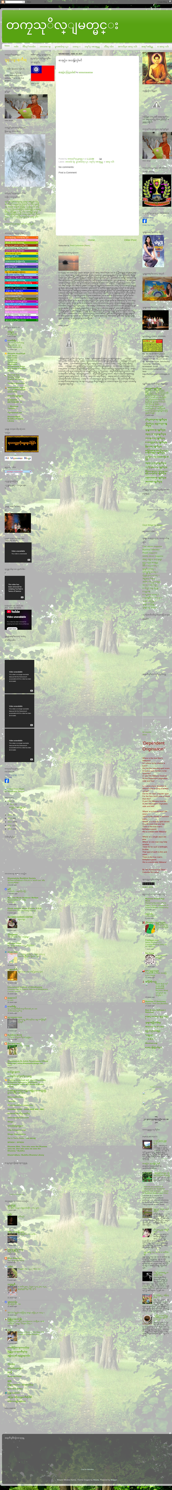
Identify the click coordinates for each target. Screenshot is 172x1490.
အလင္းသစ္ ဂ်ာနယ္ (150, 585)
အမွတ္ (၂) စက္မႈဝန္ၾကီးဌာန (155, 463)
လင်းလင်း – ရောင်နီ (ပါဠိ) (17, 891)
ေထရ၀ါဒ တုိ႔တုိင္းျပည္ (20, 1076)
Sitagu (10, 1122)
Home (91, 240)
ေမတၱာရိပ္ (12, 341)
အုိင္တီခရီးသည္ (151, 982)
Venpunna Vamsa (148, 217)
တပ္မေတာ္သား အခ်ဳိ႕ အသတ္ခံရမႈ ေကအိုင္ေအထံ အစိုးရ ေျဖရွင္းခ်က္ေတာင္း (26, 1322)
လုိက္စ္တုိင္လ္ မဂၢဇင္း (150, 572)
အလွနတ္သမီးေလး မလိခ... (27, 1234)
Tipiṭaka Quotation (16, 383)
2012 (10, 822)
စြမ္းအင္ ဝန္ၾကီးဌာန (153, 446)
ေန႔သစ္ (146, 591)
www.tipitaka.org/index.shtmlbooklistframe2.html (16, 389)
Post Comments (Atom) (80, 246)
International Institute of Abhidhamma (25, 987)
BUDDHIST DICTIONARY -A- (15, 401)
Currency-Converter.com (16, 1194)
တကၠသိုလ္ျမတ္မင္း (15, 396)
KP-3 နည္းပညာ (152, 971)
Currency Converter (156, 1087)
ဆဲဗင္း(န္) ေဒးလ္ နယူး (152, 559)
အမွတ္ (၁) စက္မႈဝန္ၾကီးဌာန (155, 434)
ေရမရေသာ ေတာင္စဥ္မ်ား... (162, 956)
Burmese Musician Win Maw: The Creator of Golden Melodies (31, 1333)
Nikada (96, 1480)
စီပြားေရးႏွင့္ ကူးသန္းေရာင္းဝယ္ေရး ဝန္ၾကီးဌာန (156, 472)
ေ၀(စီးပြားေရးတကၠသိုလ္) (18, 1348)
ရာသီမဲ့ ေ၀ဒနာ (23, 1046)
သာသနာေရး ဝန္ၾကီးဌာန (155, 438)
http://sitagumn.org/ (17, 1130)
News (7, 46)
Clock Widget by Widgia (152, 525)
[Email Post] (100, 159)
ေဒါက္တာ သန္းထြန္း (151, 588)
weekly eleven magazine (152, 556)
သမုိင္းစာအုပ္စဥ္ (92, 46)
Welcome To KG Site (154, 1027)
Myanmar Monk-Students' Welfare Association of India (23, 899)
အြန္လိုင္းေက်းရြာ (15, 1319)
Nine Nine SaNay (15, 1389)
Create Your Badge (148, 225)
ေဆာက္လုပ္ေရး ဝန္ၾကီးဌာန (156, 442)
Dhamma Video (14, 943)
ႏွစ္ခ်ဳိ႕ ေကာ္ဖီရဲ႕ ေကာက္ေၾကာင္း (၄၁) (160, 1318)
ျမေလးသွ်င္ (12, 1302)
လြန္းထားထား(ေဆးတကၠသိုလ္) (20, 1385)
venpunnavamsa (86, 72)
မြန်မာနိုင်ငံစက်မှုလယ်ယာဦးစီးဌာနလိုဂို (162, 927)
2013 (10, 818)
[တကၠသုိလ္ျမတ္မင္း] (7, 782)
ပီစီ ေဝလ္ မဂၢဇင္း (150, 566)
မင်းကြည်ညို (12, 334)
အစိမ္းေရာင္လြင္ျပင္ (16, 1232)
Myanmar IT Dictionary (155, 1001)
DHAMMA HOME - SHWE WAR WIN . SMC (26, 1109)
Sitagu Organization (17, 1134)
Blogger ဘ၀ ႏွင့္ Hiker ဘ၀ (29, 1269)
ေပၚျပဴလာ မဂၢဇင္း (150, 595)
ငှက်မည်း (21, 1216)
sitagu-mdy (13, 952)
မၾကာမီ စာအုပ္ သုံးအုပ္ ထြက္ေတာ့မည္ (161, 1174)
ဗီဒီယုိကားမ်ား (29, 46)
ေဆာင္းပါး (163, 46)
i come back (150, 916)
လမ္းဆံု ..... (151, 914)
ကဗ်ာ (16, 46)
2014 (10, 815)
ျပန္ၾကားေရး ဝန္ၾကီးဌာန (155, 430)
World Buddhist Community (20, 1105)
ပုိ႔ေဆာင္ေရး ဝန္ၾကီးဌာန (156, 419)
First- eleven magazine (152, 546)
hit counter (146, 732)
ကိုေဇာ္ (11, 1364)
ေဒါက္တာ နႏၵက (14, 1072)
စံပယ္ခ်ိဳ (10, 1372)
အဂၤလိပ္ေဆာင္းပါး (127, 46)
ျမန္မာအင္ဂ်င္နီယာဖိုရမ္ (153, 1023)
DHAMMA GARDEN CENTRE (20, 917)
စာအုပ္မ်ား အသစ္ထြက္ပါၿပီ (151, 1164)
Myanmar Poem (15, 1376)
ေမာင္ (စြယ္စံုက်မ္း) (153, 1047)
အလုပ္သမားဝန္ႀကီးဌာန (153, 388)
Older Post (130, 240)
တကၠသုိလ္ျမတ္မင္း (62, 25)
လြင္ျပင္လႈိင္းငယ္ (15, 1250)
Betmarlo (11, 902)
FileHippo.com (152, 940)
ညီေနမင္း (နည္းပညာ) (155, 923)
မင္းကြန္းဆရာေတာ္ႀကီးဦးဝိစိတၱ (21, 945)
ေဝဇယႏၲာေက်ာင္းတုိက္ (19, 1114)
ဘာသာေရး (45, 46)
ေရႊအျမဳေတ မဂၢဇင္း (152, 598)
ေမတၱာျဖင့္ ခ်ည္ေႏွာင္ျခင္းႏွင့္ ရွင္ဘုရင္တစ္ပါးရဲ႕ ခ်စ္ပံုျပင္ (32, 1287)
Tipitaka (11, 1101)
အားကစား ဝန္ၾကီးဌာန (153, 482)
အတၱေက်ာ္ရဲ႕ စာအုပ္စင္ (151, 582)
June (12, 804)
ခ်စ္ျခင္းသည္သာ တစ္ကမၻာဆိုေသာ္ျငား (23, 1208)
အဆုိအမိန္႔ (147, 46)
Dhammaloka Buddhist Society (22, 878)
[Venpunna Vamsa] (144, 222)
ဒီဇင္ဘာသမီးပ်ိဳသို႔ (14, 1252)
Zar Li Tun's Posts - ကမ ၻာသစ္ (22, 1138)
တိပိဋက (11, 332)
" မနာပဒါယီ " (13, 970)
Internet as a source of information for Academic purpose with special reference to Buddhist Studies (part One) (155, 1190)
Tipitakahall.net (15, 413)
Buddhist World (15, 1035)
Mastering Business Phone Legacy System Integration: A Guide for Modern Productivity (157, 905)
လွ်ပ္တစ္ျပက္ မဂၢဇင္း (151, 575)
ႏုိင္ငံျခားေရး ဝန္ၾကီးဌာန (156, 467)
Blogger (114, 1480)
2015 (10, 801)
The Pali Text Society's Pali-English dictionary (16, 377)
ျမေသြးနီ (11, 1206)
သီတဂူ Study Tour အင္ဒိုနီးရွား (18, 937)
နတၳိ (9, 889)
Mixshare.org (151, 1043)
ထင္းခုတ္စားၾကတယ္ (16, 1260)
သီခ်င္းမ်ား (109, 46)
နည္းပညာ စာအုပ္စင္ (150, 562)
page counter (148, 887)
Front (10, 1065)
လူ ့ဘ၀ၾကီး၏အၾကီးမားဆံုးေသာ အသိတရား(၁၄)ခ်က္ (16, 345)
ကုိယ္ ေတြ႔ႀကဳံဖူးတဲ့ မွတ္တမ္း (20, 1037)
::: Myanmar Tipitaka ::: (13, 407)
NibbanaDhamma (15, 1097)
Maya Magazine (15, 1258)
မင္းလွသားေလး (15, 1017)
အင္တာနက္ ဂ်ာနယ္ (148, 578)
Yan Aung (149, 953)
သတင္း (76, 46)
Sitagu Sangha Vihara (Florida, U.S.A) (25, 908)
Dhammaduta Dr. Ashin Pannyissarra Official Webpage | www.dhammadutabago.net (28, 1062)
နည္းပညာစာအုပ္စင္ (152, 1031)
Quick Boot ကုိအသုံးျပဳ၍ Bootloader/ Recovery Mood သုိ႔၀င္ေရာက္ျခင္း (162, 989)
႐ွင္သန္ (9, 1381)
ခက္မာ (10, 1330)
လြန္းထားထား (14, 1393)
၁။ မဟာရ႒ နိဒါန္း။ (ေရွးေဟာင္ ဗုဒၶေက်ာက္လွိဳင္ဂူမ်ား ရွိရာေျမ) (31, 955)
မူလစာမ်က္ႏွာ (61, 46)
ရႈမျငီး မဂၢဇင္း (149, 569)
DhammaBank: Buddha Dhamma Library (15, 419)
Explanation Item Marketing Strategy (22, 911)
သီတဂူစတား (12, 935)
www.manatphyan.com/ (18, 1118)
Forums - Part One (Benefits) (156, 1004)
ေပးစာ (10, 1000)
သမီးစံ (10, 1267)
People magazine (149, 553)
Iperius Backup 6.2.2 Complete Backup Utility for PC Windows (156, 944)
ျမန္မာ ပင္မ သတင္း (150, 607)
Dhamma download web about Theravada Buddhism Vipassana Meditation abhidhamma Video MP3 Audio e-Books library (17, 362)
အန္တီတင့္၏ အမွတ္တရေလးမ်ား (19, 1356)
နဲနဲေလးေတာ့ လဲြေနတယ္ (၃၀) (30, 972)
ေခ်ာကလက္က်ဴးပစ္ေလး (17, 1401)
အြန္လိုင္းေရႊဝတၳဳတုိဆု (17, 1352)
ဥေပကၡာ (21, 919)
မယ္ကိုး (10, 1214)
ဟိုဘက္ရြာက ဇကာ (14, 1304)
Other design (9, 120)
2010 (10, 829)
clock (144, 735)
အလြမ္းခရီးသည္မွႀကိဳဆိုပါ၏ (20, 1397)
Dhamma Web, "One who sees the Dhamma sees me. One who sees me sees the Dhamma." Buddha (27, 1149)
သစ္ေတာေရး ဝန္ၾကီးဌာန (155, 478)
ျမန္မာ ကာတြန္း (149, 601)
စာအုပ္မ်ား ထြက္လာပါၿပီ (67, 72)
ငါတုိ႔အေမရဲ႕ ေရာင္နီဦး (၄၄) (161, 1274)
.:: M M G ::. (150, 1039)
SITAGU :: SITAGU (16, 1142)
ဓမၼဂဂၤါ (12, 998)
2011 (10, 826)
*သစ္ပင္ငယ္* (149, 1035)
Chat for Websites (87, 1469)
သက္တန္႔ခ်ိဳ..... (13, 1284)
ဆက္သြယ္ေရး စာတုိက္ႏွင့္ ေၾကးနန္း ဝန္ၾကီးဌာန (157, 451)
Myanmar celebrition (151, 550)
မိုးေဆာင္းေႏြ (15, 1044)
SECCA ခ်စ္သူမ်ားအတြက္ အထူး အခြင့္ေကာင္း (26, 1313)
